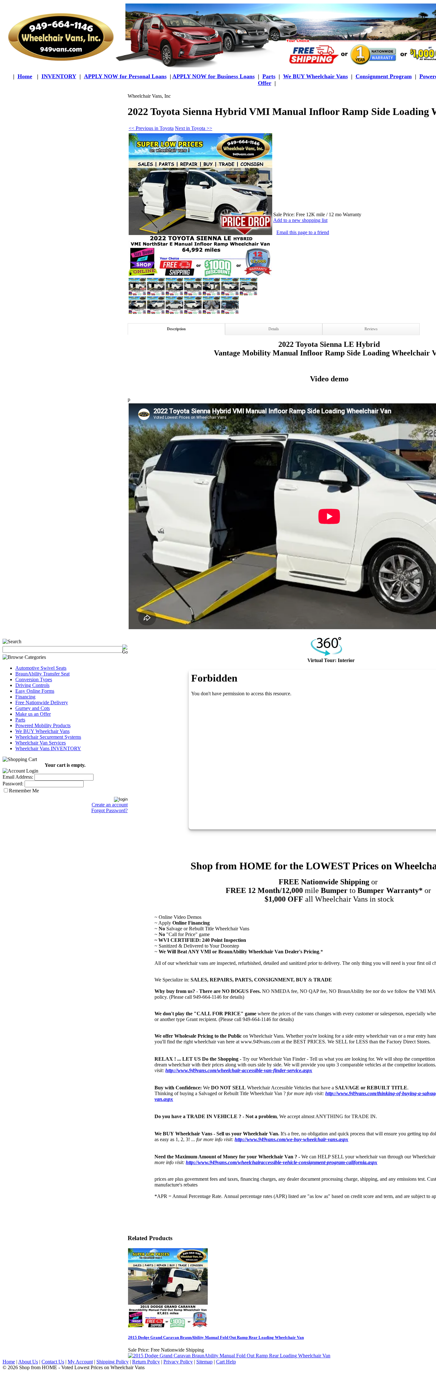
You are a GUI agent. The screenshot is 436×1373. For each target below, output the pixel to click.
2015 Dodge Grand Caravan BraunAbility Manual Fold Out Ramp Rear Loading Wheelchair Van (216, 1337)
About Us (28, 1361)
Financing (25, 696)
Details (273, 329)
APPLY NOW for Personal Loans (125, 76)
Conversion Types (33, 679)
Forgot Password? (109, 810)
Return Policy (146, 1361)
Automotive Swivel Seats (40, 668)
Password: (13, 783)
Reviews (371, 329)
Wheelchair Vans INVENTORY (48, 748)
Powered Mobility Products (43, 725)
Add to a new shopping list (300, 220)
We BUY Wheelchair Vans (42, 731)
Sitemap (204, 1361)
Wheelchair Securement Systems (48, 737)
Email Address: (18, 777)
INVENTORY (58, 76)
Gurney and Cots (32, 708)
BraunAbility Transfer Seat (42, 673)
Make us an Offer (33, 714)
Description (176, 329)
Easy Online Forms (34, 691)
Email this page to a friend (302, 232)
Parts (20, 719)
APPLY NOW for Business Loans (213, 76)
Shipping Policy (112, 1361)
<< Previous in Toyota (151, 128)
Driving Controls (32, 685)
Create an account (110, 804)
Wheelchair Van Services (40, 742)
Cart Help (226, 1361)
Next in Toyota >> (193, 128)
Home (25, 76)
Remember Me (24, 790)
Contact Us (52, 1361)
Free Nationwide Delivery (41, 702)
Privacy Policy (178, 1361)
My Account (80, 1361)
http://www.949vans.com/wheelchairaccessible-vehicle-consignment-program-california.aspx (281, 1162)
